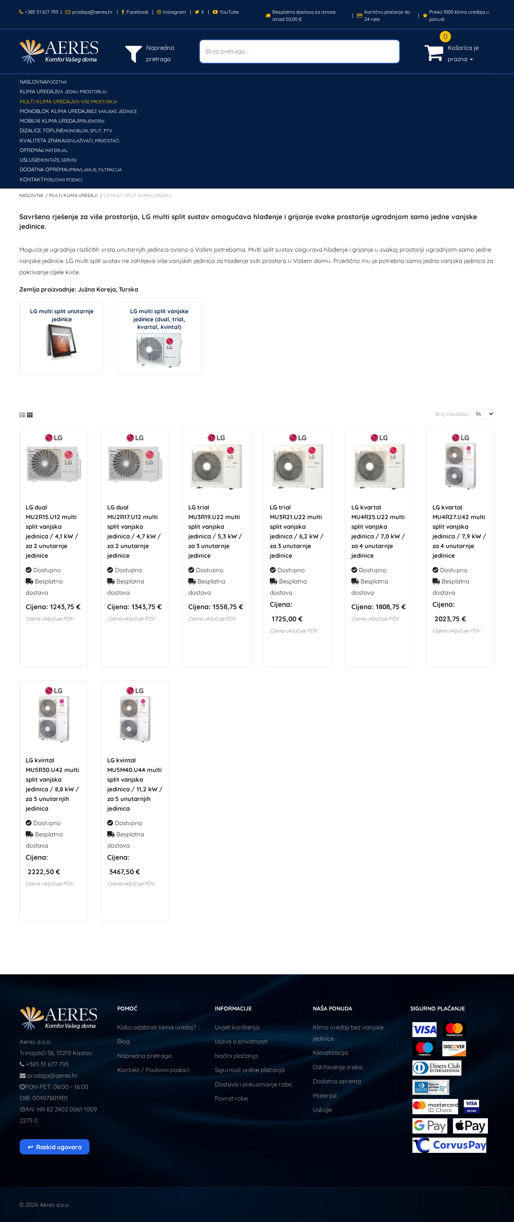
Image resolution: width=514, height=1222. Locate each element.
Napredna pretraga (144, 1056)
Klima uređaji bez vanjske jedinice (348, 1032)
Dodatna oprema (337, 1081)
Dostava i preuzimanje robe (253, 1084)
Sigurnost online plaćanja (250, 1070)
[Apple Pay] (470, 1125)
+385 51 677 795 (42, 12)
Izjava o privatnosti (241, 1041)
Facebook (137, 12)
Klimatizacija (330, 1052)
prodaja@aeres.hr (92, 12)
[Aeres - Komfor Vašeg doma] (59, 1017)
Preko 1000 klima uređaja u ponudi (459, 15)
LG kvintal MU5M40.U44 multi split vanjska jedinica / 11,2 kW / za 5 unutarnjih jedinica (135, 784)
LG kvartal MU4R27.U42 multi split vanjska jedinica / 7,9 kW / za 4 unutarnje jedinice (459, 531)
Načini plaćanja (236, 1056)
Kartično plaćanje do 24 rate (387, 15)
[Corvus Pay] (430, 1125)
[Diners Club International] (436, 1067)
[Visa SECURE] (471, 1106)
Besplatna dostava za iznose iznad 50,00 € (304, 15)
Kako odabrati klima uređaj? (156, 1027)
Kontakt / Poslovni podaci (153, 1070)
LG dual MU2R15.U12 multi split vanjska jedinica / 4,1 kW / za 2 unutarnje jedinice (52, 531)
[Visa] (424, 1029)
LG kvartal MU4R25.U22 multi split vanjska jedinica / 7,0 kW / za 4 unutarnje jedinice (378, 531)
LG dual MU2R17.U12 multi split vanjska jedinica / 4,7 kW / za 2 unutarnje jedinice (134, 531)
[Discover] (454, 1048)
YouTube (229, 12)
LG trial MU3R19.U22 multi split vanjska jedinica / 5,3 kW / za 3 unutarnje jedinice (215, 531)
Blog (123, 1041)
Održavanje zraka (337, 1067)
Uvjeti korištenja (237, 1027)
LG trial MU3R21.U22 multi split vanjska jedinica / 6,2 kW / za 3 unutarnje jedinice (297, 531)
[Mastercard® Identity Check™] (436, 1106)
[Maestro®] (425, 1048)
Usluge (322, 1109)
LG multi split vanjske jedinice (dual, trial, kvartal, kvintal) (159, 319)
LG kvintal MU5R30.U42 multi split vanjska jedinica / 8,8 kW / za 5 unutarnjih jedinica (52, 784)
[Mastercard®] (454, 1029)
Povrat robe (231, 1098)
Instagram (174, 12)
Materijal (325, 1095)
